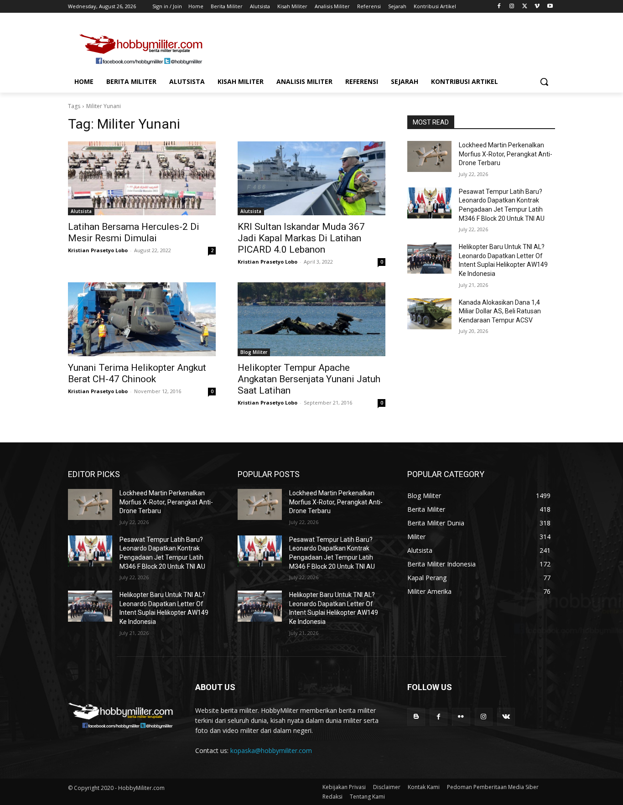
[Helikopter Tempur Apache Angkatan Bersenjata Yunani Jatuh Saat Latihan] (311, 319)
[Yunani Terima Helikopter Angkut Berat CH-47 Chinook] (142, 319)
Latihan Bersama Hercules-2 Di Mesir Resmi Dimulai (133, 232)
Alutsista (81, 211)
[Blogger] (416, 717)
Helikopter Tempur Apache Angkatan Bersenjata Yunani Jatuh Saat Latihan (309, 379)
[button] (544, 82)
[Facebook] (499, 6)
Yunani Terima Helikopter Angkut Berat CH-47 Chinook (137, 373)
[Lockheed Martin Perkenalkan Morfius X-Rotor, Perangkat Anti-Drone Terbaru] (429, 156)
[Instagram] (512, 6)
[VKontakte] (506, 717)
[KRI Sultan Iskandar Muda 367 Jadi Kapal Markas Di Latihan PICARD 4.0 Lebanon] (311, 178)
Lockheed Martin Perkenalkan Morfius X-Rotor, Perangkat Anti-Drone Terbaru (505, 153)
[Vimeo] (537, 6)
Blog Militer (253, 352)
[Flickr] (461, 717)
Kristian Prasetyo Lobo (98, 250)
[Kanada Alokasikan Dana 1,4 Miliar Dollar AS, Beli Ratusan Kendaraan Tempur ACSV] (429, 313)
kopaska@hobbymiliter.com (271, 750)
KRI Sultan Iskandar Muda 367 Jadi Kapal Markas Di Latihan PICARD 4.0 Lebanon (301, 238)
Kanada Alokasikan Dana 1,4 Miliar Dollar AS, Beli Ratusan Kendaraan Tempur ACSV (500, 311)
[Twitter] (524, 6)
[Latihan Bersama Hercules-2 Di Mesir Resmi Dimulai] (142, 178)
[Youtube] (550, 6)
